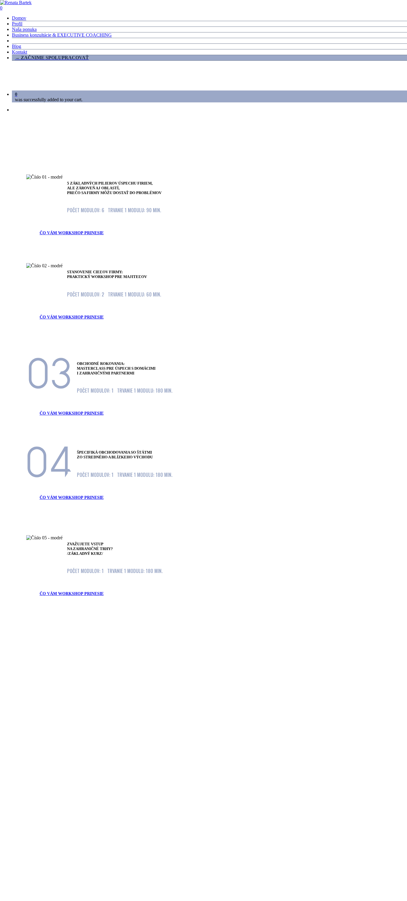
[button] (75, 233)
